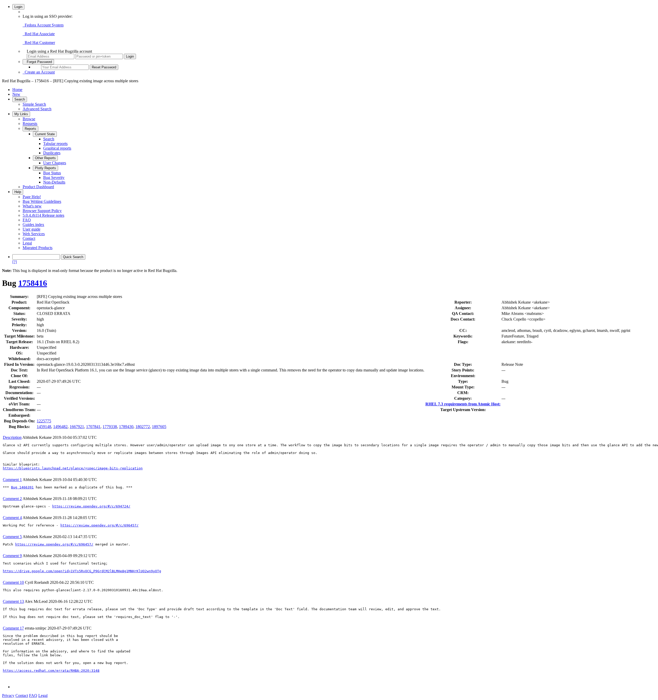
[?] (14, 262)
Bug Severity (54, 177)
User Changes (54, 163)
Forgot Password (38, 62)
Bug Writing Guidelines (42, 201)
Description (12, 437)
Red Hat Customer (39, 42)
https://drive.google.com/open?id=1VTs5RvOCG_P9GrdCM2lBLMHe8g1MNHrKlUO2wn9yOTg (82, 571)
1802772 (142, 426)
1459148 (44, 426)
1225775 (44, 421)
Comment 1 (12, 479)
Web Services (34, 234)
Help (17, 192)
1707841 (93, 426)
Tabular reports (55, 143)
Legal (27, 243)
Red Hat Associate (39, 34)
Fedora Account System (43, 25)
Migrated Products (37, 248)
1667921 (77, 426)
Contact (29, 238)
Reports (30, 129)
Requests (30, 123)
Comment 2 (12, 498)
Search (19, 99)
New (16, 94)
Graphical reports (57, 148)
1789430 (126, 426)
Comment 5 (12, 536)
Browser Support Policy (42, 210)
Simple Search (34, 104)
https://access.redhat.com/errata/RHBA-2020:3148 (51, 670)
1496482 (60, 426)
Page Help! (32, 197)
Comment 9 (12, 555)
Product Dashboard (38, 187)
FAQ (27, 220)
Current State (45, 134)
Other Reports (45, 158)
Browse (29, 119)
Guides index (33, 224)
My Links (21, 114)
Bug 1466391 (22, 487)
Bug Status (52, 173)
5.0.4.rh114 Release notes (43, 215)
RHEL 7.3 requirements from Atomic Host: (462, 404)
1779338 (110, 426)
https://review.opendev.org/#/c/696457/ (99, 525)
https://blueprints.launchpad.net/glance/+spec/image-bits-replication (73, 468)
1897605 (159, 426)
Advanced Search (37, 109)
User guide (31, 229)
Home (17, 89)
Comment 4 (12, 517)
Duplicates (51, 153)
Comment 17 (13, 628)
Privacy (8, 695)
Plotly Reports (45, 168)
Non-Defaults (54, 182)
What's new (32, 206)
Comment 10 (13, 582)
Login (18, 7)
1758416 (32, 283)
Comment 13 (13, 601)
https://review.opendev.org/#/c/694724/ (91, 506)
